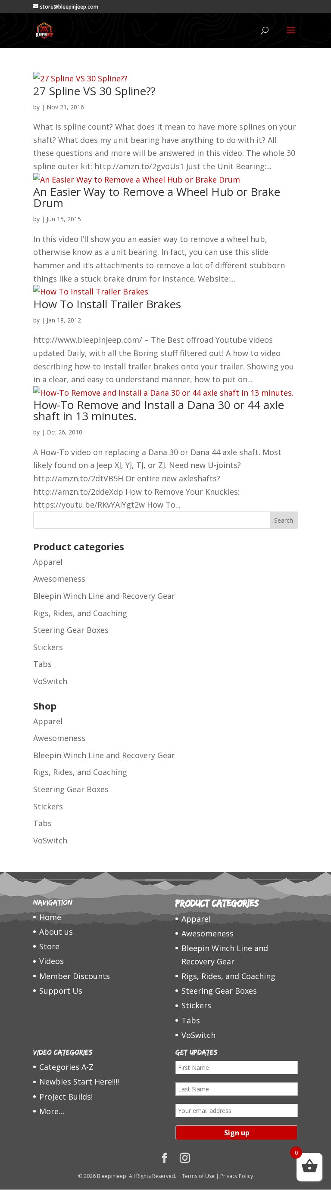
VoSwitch (50, 681)
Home (50, 917)
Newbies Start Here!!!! (79, 1081)
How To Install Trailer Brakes (107, 304)
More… (52, 1111)
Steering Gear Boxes (71, 630)
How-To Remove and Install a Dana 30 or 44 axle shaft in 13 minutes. (158, 410)
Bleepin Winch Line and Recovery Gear (104, 596)
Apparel (47, 562)
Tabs (42, 664)
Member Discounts (74, 976)
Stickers (48, 647)
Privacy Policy (236, 1176)
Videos (51, 961)
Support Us (60, 990)
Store (49, 946)
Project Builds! (66, 1096)
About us (56, 932)
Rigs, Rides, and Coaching (80, 613)
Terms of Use (198, 1176)
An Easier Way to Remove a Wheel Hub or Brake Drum (156, 197)
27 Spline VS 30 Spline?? (94, 91)
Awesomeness (59, 578)
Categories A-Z (66, 1067)
